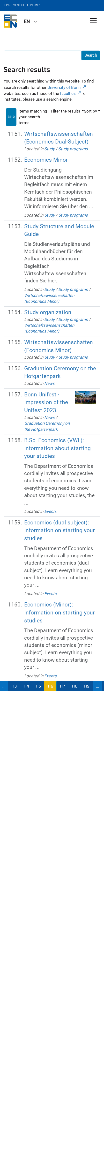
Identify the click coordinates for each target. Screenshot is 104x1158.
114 (26, 685)
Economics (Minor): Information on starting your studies (59, 612)
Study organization (47, 312)
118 (74, 685)
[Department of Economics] (10, 21)
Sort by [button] (90, 111)
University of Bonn (64, 87)
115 (38, 685)
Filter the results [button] (65, 111)
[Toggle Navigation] (93, 21)
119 (86, 685)
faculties (68, 93)
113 (14, 685)
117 (62, 685)
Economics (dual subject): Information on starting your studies (59, 530)
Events (50, 511)
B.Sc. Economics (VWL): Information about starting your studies (57, 448)
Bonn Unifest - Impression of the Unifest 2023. (46, 402)
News (49, 383)
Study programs (73, 148)
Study (49, 148)
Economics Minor (46, 160)
